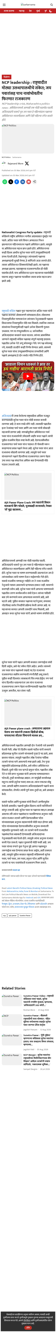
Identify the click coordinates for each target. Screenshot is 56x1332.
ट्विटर (10, 904)
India (21, 891)
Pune (26, 891)
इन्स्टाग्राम (16, 904)
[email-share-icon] (28, 183)
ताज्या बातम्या (9, 10)
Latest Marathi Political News (19, 888)
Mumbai (34, 891)
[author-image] (4, 163)
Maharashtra (12, 891)
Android (29, 897)
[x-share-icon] (10, 183)
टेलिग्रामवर (31, 904)
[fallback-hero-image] (12, 1000)
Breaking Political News (43, 888)
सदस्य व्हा (16, 870)
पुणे (46, 10)
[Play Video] (28, 376)
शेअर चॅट (23, 904)
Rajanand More (15, 164)
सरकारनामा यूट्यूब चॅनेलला (24, 907)
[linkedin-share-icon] (22, 183)
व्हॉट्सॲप (43, 904)
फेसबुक (5, 904)
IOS (38, 897)
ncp (4, 915)
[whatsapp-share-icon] (4, 183)
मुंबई (38, 10)
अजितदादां (6, 416)
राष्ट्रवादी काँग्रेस (9, 311)
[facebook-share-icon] (16, 183)
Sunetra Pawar (25, 915)
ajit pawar (12, 915)
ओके (28, 1327)
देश (30, 10)
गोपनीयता (26, 1320)
